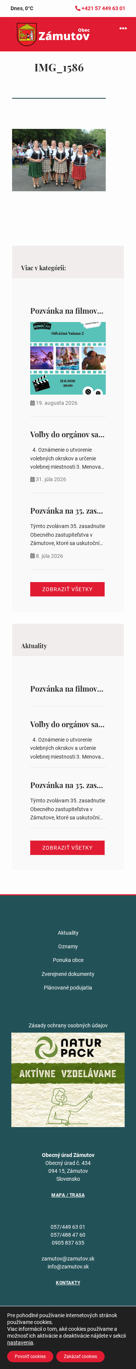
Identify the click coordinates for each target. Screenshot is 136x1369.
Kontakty (68, 1282)
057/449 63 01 (68, 1227)
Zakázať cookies (80, 1356)
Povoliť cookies (30, 1356)
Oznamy (68, 946)
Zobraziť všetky (67, 589)
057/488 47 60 (68, 1235)
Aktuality (68, 933)
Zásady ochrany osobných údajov (68, 1025)
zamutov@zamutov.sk (68, 1259)
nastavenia (20, 1343)
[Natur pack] (68, 1079)
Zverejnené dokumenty (68, 974)
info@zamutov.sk (68, 1267)
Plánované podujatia (68, 988)
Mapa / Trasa (68, 1195)
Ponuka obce (68, 960)
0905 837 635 (68, 1243)
